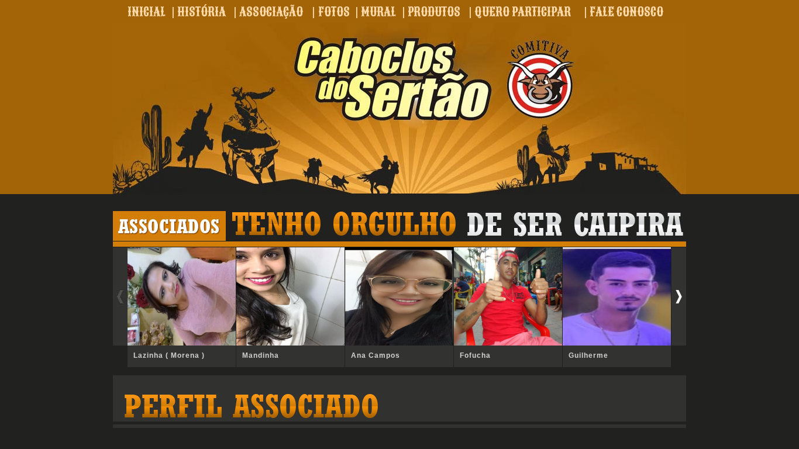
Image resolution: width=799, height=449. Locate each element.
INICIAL (147, 12)
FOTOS (334, 12)
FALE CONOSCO (626, 12)
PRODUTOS (434, 12)
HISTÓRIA (201, 12)
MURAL (378, 12)
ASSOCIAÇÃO (271, 12)
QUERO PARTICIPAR (522, 12)
